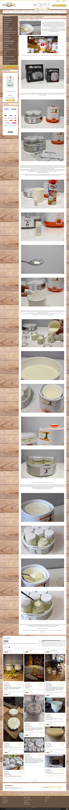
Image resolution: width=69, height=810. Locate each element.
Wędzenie (5, 52)
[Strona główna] (9, 4)
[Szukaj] (48, 9)
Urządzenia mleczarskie (7, 18)
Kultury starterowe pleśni (8, 29)
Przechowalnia (5, 802)
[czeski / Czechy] (44, 4)
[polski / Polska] (39, 4)
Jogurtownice (6, 45)
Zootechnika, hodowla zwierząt (8, 43)
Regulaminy (25, 801)
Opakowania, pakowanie (7, 37)
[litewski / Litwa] (49, 4)
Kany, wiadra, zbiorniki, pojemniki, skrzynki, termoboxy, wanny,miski (9, 41)
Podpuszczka (6, 26)
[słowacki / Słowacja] (46, 4)
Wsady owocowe (6, 47)
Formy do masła (6, 24)
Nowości (5, 65)
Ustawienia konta (5, 801)
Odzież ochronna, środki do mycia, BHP (10, 60)
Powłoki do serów (6, 35)
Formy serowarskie (7, 22)
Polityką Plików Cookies (28, 808)
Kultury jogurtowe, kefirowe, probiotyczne (10, 31)
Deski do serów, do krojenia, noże (9, 56)
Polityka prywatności (27, 804)
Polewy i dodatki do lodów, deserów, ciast (10, 49)
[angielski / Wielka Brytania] (41, 4)
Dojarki (5, 54)
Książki (5, 58)
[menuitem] (7, 11)
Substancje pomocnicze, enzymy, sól (9, 33)
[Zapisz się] (60, 787)
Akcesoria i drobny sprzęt (8, 20)
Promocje (5, 67)
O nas (46, 801)
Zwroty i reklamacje (27, 802)
